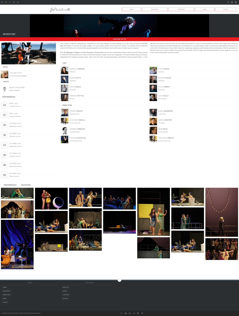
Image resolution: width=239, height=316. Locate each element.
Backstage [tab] (26, 185)
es (2, 2)
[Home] (60, 10)
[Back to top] (119, 280)
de (14, 2)
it (9, 2)
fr (18, 2)
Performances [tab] (10, 185)
